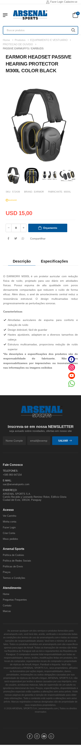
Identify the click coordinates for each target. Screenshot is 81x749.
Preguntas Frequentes (15, 599)
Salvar (63, 440)
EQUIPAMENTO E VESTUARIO (49, 39)
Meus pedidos (10, 538)
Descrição (22, 261)
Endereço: (10, 490)
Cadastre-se (70, 1)
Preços (7, 572)
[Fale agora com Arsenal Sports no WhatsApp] (71, 383)
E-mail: (7, 480)
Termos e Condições (14, 578)
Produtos (20, 39)
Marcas (7, 611)
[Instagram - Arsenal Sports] (71, 367)
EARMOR (39, 191)
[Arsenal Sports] (30, 15)
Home (6, 39)
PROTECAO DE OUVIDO (18, 44)
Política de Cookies (13, 554)
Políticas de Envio (13, 566)
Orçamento (50, 227)
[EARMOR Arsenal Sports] (11, 200)
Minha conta (9, 521)
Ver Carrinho (9, 515)
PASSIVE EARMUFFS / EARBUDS (23, 48)
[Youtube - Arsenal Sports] (71, 375)
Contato (7, 605)
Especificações (54, 261)
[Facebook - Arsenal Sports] (71, 359)
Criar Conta (9, 533)
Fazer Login (56, 1)
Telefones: (10, 470)
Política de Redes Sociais (17, 560)
